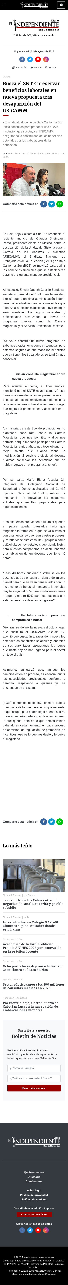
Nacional (17, 979)
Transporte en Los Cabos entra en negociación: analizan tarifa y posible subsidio (33, 903)
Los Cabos (29, 895)
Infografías (21, 67)
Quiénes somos (34, 1172)
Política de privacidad (34, 1194)
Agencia (7, 979)
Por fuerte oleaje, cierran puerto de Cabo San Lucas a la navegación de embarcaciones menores (30, 1006)
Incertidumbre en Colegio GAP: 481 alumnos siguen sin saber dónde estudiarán (30, 925)
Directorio (34, 1176)
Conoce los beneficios (34, 1214)
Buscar (52, 67)
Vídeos (37, 67)
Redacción (8, 939)
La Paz (6, 76)
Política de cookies (34, 1199)
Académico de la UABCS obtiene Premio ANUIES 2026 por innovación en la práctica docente (32, 947)
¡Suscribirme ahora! (34, 1088)
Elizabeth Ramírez (12, 895)
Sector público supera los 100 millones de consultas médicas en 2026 (34, 986)
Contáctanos (34, 1181)
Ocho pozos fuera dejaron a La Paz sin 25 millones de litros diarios (33, 968)
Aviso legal (34, 1190)
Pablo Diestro (17, 153)
